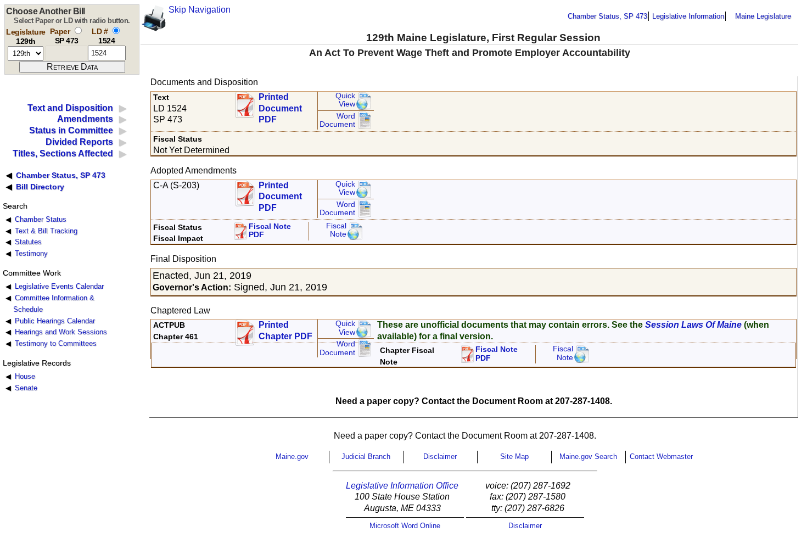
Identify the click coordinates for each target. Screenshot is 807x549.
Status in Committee (71, 130)
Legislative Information (688, 16)
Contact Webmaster (661, 456)
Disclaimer (440, 456)
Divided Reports (79, 142)
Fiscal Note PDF (270, 230)
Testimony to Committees (56, 343)
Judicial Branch (365, 456)
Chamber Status (40, 219)
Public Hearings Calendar (55, 321)
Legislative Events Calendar (59, 286)
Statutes (28, 242)
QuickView (345, 100)
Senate (26, 388)
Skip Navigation (200, 9)
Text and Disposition (70, 108)
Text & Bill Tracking (46, 231)
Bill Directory (40, 186)
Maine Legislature (763, 16)
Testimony (31, 253)
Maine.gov (292, 456)
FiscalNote (563, 353)
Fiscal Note (336, 230)
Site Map (514, 456)
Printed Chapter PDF (285, 330)
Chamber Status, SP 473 (607, 16)
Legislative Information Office (402, 485)
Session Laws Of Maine (693, 324)
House (25, 376)
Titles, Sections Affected (63, 153)
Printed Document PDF (280, 105)
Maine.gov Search (588, 456)
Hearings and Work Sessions (61, 332)
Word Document (337, 120)
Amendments (85, 119)
